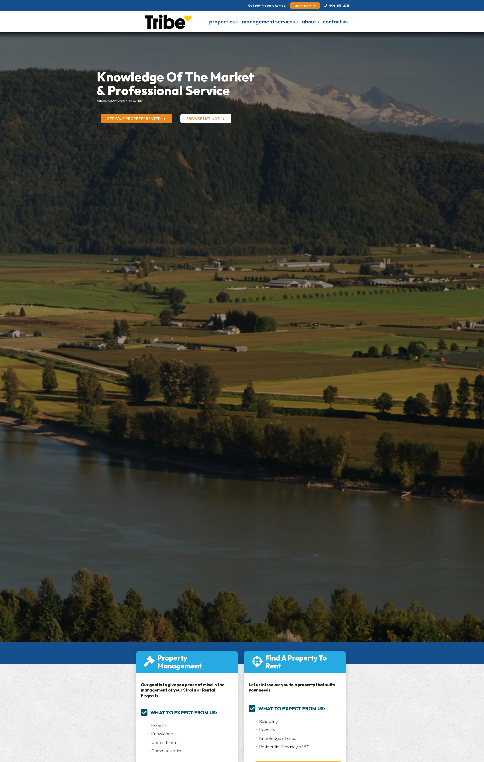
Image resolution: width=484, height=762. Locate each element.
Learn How (303, 5)
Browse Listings (203, 118)
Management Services (268, 21)
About (309, 21)
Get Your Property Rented (133, 118)
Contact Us (335, 21)
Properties (222, 21)
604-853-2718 (339, 5)
